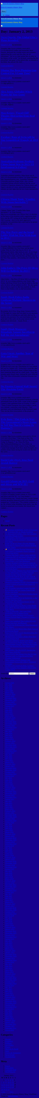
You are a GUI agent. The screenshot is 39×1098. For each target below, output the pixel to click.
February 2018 (10, 881)
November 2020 (10, 817)
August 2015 (9, 939)
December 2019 (10, 838)
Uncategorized (10, 1057)
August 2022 (9, 776)
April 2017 (9, 900)
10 (8, 1082)
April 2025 (9, 714)
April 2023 (9, 760)
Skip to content (6, 2)
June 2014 (8, 966)
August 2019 (9, 846)
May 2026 (8, 689)
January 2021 (9, 813)
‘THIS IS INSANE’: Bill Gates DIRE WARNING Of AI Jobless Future (18, 612)
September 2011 (10, 1028)
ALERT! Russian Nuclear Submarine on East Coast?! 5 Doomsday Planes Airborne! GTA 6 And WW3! (20, 551)
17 (8, 1085)
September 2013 (10, 983)
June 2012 (8, 1013)
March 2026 (9, 692)
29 (4, 1089)
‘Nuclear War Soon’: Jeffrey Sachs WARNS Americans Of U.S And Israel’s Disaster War (20, 556)
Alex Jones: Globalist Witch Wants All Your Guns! (16, 93)
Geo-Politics (9, 1045)
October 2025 (10, 702)
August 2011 (9, 1030)
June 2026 (8, 687)
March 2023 (9, 762)
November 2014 (10, 956)
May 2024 (8, 735)
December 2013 (10, 978)
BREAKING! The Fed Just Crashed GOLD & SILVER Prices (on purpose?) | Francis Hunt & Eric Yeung (21, 540)
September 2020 (10, 821)
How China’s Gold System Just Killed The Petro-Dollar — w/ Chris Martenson (19, 560)
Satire (7, 1051)
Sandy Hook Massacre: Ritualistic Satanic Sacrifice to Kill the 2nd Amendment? (18, 332)
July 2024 (8, 731)
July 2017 (8, 894)
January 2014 (9, 976)
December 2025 (10, 698)
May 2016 (8, 921)
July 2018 (8, 871)
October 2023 (10, 749)
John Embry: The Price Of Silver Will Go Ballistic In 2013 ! (19, 269)
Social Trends (10, 1055)
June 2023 (8, 756)
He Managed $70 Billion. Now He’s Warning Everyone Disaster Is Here (20, 535)
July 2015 (8, 941)
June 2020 (8, 826)
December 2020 (10, 815)
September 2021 (10, 797)
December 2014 (10, 954)
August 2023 (9, 753)
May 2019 (8, 852)
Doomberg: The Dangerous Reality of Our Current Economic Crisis (19, 603)
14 (2, 1085)
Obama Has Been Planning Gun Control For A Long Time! (18, 72)
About (7, 15)
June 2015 (8, 943)
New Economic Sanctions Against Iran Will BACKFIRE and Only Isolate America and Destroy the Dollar (20, 590)
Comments (10, 1070)
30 (6, 1089)
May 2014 (8, 968)
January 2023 (9, 766)
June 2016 (8, 919)
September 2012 (10, 1007)
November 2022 (10, 770)
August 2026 (9, 683)
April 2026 (9, 691)
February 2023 (10, 764)
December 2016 (10, 908)
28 (2, 1089)
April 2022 (9, 784)
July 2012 (8, 1011)
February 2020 (10, 834)
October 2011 (10, 1026)
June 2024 (8, 733)
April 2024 (9, 737)
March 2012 (9, 1018)
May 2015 (8, 945)
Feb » (12, 1092)
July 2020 (8, 824)
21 (2, 1087)
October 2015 (10, 935)
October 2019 (10, 842)
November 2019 (10, 840)
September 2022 (10, 774)
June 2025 (8, 710)
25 (11, 1087)
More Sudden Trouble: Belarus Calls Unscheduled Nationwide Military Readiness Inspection (20, 662)
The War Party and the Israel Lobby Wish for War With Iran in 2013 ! (18, 235)
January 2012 (9, 1022)
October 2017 (10, 888)
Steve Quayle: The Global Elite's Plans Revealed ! (19, 39)
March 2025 (9, 716)
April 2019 (9, 853)
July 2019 (8, 848)
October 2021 (10, 795)
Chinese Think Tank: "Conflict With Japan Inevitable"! (18, 201)
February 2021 (10, 811)
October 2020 (10, 819)
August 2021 (9, 799)
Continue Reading (7, 66)
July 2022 (8, 778)
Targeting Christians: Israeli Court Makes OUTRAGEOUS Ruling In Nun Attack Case (20, 641)
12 (13, 1082)
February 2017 (10, 904)
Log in (7, 1066)
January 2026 (9, 696)
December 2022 (10, 768)
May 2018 (8, 875)
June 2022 (8, 780)
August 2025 (9, 706)
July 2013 (8, 987)
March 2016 (9, 925)
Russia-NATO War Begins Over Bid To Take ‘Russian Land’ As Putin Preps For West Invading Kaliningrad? (20, 656)
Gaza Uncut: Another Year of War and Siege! (17, 355)
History (7, 1047)
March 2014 (9, 972)
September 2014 (10, 960)
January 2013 (9, 999)
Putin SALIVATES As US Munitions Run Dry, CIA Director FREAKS (21, 634)
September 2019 (10, 844)
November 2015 (10, 933)
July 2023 (8, 755)
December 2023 (10, 745)
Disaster (8, 1039)
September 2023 (10, 751)
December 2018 (10, 861)
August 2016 (9, 916)
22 (4, 1087)
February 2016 (10, 927)
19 (13, 1085)
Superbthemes (13, 1096)
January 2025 (9, 720)
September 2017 (10, 890)
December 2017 (10, 885)
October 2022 (10, 772)
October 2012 (10, 1005)
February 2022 (10, 788)
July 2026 (8, 685)
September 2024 (10, 727)
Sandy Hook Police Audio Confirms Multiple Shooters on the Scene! (18, 300)
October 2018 (10, 865)
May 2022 (8, 782)
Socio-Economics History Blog (11, 7)
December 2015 (10, 931)
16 (6, 1085)
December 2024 (10, 722)
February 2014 (10, 974)
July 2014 (8, 964)
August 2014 (9, 962)
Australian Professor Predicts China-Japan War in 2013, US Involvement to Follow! (17, 164)
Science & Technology (13, 1053)
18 (11, 1085)
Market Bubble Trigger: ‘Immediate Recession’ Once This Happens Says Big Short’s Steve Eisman (21, 646)
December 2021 (10, 791)
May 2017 (8, 898)
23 (6, 1087)
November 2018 (10, 863)
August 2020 (9, 822)
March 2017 (9, 902)
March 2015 (9, 949)
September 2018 (10, 867)
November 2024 (10, 723)
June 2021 (8, 803)
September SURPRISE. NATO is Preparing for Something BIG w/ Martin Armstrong (21, 531)
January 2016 (9, 929)
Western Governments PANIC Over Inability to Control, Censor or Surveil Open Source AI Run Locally (21, 584)
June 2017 (8, 896)
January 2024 (9, 743)
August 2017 (9, 892)
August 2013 (9, 985)
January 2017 (9, 906)
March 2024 (9, 739)
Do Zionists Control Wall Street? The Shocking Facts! (19, 388)
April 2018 (9, 877)
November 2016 (10, 910)
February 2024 (10, 741)
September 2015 (10, 937)
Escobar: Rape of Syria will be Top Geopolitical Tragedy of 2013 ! (19, 140)
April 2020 (9, 830)
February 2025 (10, 718)
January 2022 (9, 789)
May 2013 (8, 991)
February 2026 (10, 694)
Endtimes (8, 1043)
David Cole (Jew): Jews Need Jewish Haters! (17, 461)
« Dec (3, 1092)
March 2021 (9, 809)
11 (10, 1082)
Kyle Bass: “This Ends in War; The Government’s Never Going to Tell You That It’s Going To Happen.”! (19, 423)
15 (4, 1085)
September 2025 (10, 704)
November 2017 (10, 886)
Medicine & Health (11, 1049)
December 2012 (10, 1001)
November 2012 (10, 1003)
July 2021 (8, 801)
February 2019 (10, 857)
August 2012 (9, 1009)
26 (13, 1087)
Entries (9, 1068)
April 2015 (9, 947)
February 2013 (10, 997)
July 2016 (8, 918)
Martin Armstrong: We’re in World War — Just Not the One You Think (21, 599)
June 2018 (8, 873)
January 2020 (9, 836)
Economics (9, 1041)
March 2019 (9, 855)
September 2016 (10, 914)
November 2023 (10, 747)
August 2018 (9, 869)
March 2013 (9, 995)
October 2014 (10, 958)
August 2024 (9, 729)
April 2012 (9, 1016)
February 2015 (10, 951)
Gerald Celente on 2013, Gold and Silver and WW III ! (17, 483)
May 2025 (8, 712)
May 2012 (8, 1015)
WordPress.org (10, 1072)
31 (8, 1089)
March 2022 (9, 786)
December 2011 (10, 1024)
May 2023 (8, 758)
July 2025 (8, 708)
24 (8, 1087)
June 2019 (8, 850)
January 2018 (9, 883)
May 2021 (8, 805)
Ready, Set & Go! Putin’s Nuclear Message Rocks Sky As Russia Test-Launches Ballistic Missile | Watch (20, 545)
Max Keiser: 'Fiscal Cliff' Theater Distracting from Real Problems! (18, 115)
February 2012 (10, 1020)
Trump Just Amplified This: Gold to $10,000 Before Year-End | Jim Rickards (20, 622)
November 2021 (10, 793)
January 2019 (9, 859)
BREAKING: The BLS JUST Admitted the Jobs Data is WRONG (20, 651)
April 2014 (9, 970)
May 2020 (8, 828)
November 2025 (10, 700)
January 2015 (9, 952)
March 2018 (9, 879)
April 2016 (9, 923)
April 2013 (9, 993)
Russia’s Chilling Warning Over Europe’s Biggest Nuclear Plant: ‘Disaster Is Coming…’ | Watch (21, 617)
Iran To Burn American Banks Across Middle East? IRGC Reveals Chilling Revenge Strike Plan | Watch (20, 607)
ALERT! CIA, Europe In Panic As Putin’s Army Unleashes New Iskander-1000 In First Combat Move (20, 668)
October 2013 (10, 982)
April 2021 (9, 807)
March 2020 (9, 832)
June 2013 (8, 989)
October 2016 (10, 912)
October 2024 (10, 725)
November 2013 (10, 980)
